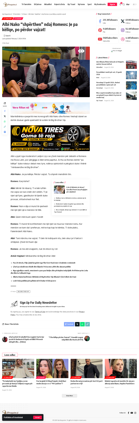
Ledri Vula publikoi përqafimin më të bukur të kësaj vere (34, 281)
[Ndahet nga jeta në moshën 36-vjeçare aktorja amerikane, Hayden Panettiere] (121, 368)
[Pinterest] (107, 30)
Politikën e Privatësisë (13, 417)
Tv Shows (18, 18)
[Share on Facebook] (4, 111)
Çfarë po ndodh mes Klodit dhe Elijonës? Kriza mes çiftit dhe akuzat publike (42, 267)
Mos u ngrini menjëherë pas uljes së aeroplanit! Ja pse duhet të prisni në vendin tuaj (108, 95)
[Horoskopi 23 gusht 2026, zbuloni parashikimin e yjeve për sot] (131, 85)
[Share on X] (4, 116)
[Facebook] (107, 21)
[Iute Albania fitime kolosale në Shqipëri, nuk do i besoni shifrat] (131, 65)
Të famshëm (7, 18)
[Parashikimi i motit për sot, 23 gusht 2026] (131, 75)
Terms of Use (40, 312)
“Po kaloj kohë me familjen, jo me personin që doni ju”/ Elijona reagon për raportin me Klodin (17, 383)
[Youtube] (107, 39)
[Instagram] (135, 413)
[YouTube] (132, 413)
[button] (37, 417)
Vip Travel (99, 100)
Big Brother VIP (23, 291)
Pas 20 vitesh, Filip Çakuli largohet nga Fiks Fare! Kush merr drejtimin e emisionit (44, 263)
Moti (97, 77)
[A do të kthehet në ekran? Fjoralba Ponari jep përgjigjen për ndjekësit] (59, 189)
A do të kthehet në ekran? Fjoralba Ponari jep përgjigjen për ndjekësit (76, 189)
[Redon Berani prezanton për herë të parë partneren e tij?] (87, 368)
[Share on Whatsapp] (4, 121)
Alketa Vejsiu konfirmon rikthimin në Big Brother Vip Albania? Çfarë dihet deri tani (44, 277)
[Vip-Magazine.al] (10, 4)
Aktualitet (99, 67)
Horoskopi (99, 88)
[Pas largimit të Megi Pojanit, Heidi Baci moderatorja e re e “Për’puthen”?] (52, 368)
